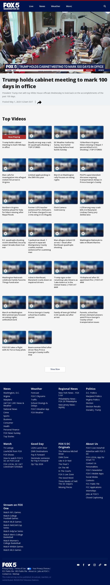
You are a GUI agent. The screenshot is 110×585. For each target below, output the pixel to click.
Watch (7, 443)
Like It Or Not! (64, 460)
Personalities (92, 466)
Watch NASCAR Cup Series (12, 526)
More (69, 6)
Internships (91, 490)
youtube (78, 565)
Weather (36, 388)
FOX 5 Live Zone (66, 474)
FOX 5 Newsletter (94, 470)
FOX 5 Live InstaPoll (95, 447)
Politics (90, 388)
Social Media (92, 477)
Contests (90, 480)
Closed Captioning (94, 497)
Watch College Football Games (10, 517)
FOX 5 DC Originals (64, 445)
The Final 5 (63, 464)
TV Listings (8, 447)
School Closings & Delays (39, 404)
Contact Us (91, 463)
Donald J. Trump (93, 410)
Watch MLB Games (12, 521)
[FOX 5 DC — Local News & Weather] (12, 6)
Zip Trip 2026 (37, 464)
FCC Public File (92, 483)
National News (10, 409)
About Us (92, 443)
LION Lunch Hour (39, 447)
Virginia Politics (93, 399)
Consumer (8, 422)
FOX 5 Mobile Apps (95, 473)
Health (6, 426)
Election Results (93, 406)
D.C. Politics (91, 392)
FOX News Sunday (11, 433)
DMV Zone (63, 457)
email (105, 565)
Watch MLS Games (12, 550)
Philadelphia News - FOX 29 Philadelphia (67, 400)
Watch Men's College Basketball (13, 535)
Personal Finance (11, 429)
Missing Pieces (65, 487)
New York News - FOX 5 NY (68, 394)
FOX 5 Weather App (40, 409)
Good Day (37, 443)
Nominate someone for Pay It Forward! (40, 459)
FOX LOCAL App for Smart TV (95, 458)
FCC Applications (93, 487)
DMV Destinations (39, 451)
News (7, 388)
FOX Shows (8, 454)
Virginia (6, 396)
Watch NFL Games (12, 512)
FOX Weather (37, 412)
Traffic (34, 399)
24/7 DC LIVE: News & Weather (13, 404)
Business (7, 419)
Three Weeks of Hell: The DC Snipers (68, 482)
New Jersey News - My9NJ (67, 406)
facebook (83, 565)
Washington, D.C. (11, 392)
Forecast (35, 392)
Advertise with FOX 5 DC (95, 452)
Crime (6, 412)
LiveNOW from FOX (12, 451)
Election (89, 403)
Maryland (7, 399)
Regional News (68, 388)
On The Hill (63, 467)
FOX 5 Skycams (38, 396)
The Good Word (65, 477)
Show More (55, 369)
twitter (89, 565)
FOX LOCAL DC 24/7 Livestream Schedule (13, 465)
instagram (94, 565)
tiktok (100, 565)
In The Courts (64, 471)
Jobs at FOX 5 (92, 494)
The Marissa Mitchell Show (68, 452)
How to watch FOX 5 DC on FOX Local (13, 459)
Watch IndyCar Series (13, 531)
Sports (6, 416)
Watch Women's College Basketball (11, 541)
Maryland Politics (94, 396)
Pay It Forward (38, 454)
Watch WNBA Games (13, 546)
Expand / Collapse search (105, 6)
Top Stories (8, 436)
